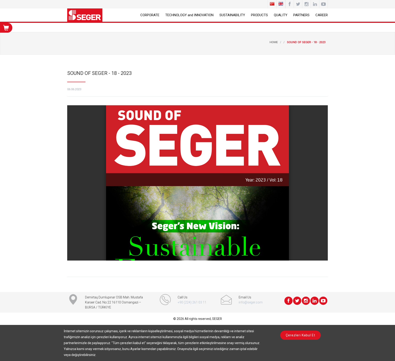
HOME (274, 42)
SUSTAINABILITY (232, 15)
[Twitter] (297, 301)
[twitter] (298, 4)
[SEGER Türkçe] (272, 4)
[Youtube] (323, 4)
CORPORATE (149, 15)
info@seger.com (251, 302)
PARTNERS (301, 15)
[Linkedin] (315, 4)
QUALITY (280, 15)
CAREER (321, 15)
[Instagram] (306, 4)
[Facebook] (290, 4)
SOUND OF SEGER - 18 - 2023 (99, 73)
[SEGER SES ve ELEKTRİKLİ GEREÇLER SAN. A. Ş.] (85, 15)
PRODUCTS (259, 15)
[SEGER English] (281, 4)
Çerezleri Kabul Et (300, 335)
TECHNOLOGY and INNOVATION (189, 15)
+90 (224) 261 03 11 (192, 302)
